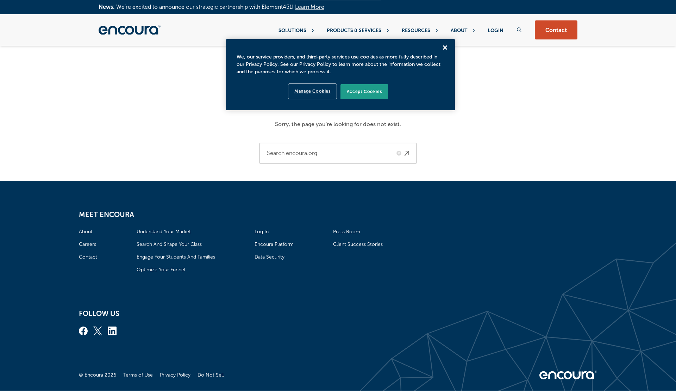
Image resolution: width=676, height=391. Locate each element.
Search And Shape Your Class (169, 244)
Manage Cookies (312, 91)
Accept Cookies (364, 91)
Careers (87, 244)
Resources (416, 30)
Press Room (346, 231)
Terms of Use (138, 375)
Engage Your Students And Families (176, 257)
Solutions (292, 30)
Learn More (309, 7)
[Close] (445, 47)
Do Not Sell (211, 375)
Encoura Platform (274, 244)
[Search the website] (519, 30)
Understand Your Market (164, 231)
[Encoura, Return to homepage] (130, 30)
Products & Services (354, 30)
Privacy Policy (175, 375)
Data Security (269, 257)
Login (495, 30)
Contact (556, 30)
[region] (340, 74)
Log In (262, 231)
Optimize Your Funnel (161, 269)
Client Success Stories (358, 244)
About (459, 30)
